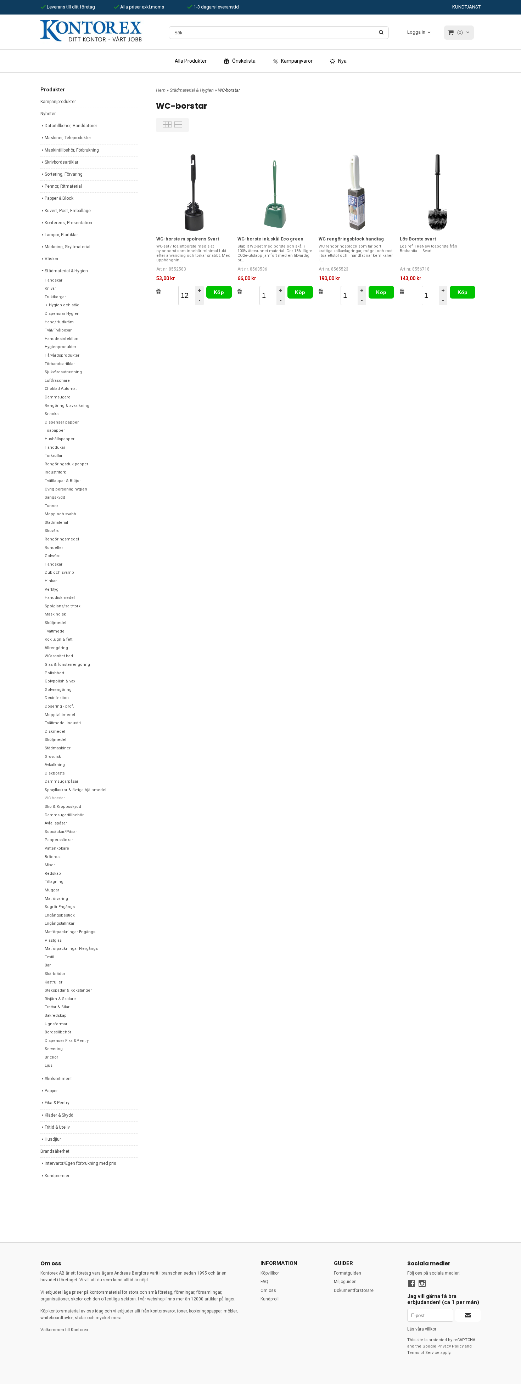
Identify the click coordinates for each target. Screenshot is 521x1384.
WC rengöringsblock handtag (351, 239)
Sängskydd (55, 497)
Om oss (268, 1290)
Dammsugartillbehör (64, 815)
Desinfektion (57, 698)
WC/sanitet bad (59, 656)
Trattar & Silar (57, 1007)
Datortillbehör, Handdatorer (71, 125)
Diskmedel (55, 731)
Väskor (51, 258)
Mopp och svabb (60, 514)
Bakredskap (56, 1015)
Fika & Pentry (57, 1102)
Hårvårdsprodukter (62, 355)
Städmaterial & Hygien (66, 270)
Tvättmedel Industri (63, 723)
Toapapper (55, 430)
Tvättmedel (55, 631)
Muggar (52, 890)
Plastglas (53, 940)
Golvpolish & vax (60, 681)
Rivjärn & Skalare (60, 999)
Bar (48, 965)
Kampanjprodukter (58, 101)
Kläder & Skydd (59, 1115)
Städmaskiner (58, 748)
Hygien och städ (64, 305)
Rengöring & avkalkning (67, 405)
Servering (54, 1048)
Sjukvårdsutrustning (63, 372)
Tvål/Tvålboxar (58, 330)
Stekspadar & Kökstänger (68, 990)
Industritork (55, 472)
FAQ (264, 1281)
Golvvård (53, 556)
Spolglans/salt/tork (62, 606)
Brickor (51, 1057)
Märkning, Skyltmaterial (67, 246)
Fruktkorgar (55, 297)
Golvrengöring (58, 689)
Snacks (51, 414)
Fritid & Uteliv (57, 1127)
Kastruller (53, 982)
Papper (51, 1090)
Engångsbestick (60, 915)
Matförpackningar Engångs (70, 932)
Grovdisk (53, 756)
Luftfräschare (57, 380)
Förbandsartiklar (60, 364)
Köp (219, 292)
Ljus (48, 1065)
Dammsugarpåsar (61, 781)
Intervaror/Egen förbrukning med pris (80, 1163)
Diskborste (55, 773)
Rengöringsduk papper (66, 464)
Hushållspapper (59, 439)
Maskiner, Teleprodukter (68, 137)
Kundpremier (57, 1175)
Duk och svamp (59, 572)
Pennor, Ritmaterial (63, 186)
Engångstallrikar (59, 923)
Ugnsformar (56, 1024)
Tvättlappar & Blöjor (63, 480)
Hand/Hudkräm (59, 322)
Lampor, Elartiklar (61, 234)
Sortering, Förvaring (64, 174)
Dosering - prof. (59, 706)
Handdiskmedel (60, 597)
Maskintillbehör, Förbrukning (72, 150)
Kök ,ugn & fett (58, 639)
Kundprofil (270, 1299)
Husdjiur (53, 1139)
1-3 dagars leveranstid (215, 7)
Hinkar (51, 581)
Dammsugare (58, 397)
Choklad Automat (61, 388)
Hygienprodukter (60, 347)
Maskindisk (55, 614)
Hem (161, 90)
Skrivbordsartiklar (61, 162)
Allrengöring (56, 648)
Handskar (53, 280)
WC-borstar (55, 798)
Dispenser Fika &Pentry (67, 1040)
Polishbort (54, 673)
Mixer (50, 865)
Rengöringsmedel (62, 539)
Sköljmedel (55, 622)
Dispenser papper (62, 422)
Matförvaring (56, 898)
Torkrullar (53, 455)
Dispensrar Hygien (62, 313)
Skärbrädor (55, 973)
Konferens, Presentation (68, 222)
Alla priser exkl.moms (141, 7)
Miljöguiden (345, 1281)
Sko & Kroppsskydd (63, 806)
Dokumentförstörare (354, 1290)
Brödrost (53, 857)
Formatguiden (347, 1273)
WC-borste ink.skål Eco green (270, 239)
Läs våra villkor (421, 1329)
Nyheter (48, 113)
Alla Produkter (191, 61)
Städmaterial (56, 522)
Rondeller (54, 547)
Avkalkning (55, 764)
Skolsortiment (58, 1078)
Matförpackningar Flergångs (71, 948)
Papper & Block (59, 198)
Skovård (52, 530)
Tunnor (51, 506)
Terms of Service (423, 1352)
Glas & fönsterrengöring (67, 664)
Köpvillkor (269, 1273)
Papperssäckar (59, 840)
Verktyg (51, 589)
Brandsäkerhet (54, 1151)
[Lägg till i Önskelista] (158, 291)
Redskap (53, 873)
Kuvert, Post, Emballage (68, 210)
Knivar (50, 288)
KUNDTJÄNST (466, 7)
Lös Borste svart (418, 239)
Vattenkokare (57, 848)
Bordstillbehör (58, 1032)
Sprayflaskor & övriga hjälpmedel (75, 790)
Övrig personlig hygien (66, 489)
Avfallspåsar (56, 823)
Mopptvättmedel (60, 715)
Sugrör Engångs (60, 906)
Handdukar (55, 447)
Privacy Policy (450, 1346)
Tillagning (54, 881)
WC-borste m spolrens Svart (187, 239)
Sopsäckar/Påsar (61, 831)
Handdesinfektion (61, 338)
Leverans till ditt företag (70, 7)
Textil (49, 957)
